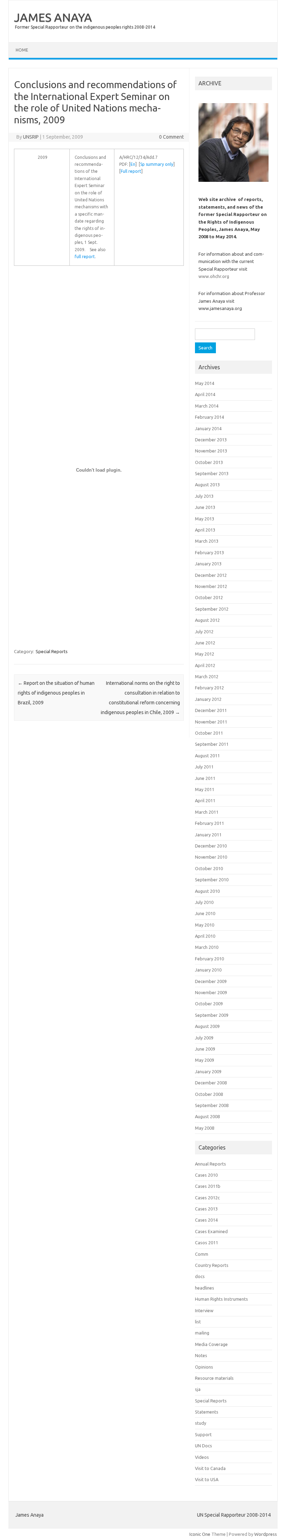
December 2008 (211, 1082)
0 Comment (171, 137)
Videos (202, 1457)
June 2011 (205, 778)
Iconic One (199, 1534)
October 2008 (209, 1094)
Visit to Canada (210, 1468)
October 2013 (209, 462)
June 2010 (205, 913)
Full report (131, 171)
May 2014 (204, 383)
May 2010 (204, 924)
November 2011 (211, 721)
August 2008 (207, 1116)
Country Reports (211, 1265)
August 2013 (207, 484)
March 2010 (206, 947)
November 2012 (211, 586)
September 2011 (211, 744)
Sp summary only (156, 164)
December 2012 (211, 575)
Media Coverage (211, 1344)
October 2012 (209, 597)
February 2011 (209, 823)
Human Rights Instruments (221, 1299)
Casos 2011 (206, 1242)
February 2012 (209, 687)
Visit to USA (206, 1479)
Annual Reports (210, 1163)
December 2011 (211, 710)
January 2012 (208, 699)
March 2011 (206, 812)
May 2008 (204, 1127)
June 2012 (205, 642)
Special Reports (52, 651)
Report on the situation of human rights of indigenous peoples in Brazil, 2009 (56, 692)
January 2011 (208, 834)
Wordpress (265, 1534)
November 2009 (211, 992)
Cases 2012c (207, 1197)
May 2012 (204, 653)
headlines (204, 1287)
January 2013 (208, 563)
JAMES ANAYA (53, 17)
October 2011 (209, 732)
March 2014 (206, 405)
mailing (202, 1332)
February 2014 (209, 417)
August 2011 (207, 755)
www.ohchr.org (213, 276)
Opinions (204, 1366)
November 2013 (211, 450)
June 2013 (205, 507)
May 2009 (204, 1060)
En (132, 164)
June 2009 (205, 1048)
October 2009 (209, 1003)
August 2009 (207, 1026)
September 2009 (211, 1015)
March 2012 (206, 676)
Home (22, 50)
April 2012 (205, 665)
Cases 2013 (206, 1208)
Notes (201, 1355)
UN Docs (203, 1445)
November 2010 (211, 856)
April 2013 (205, 529)
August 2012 (207, 620)
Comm (201, 1254)
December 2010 (211, 845)
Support (203, 1434)
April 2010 (205, 936)
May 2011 (204, 789)
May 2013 (204, 518)
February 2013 (209, 552)
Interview (204, 1310)
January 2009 (208, 1071)
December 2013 (211, 439)
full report (85, 256)
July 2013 (204, 496)
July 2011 (204, 766)
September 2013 (211, 473)
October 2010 (209, 868)
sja (198, 1389)
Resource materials (214, 1378)
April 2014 (205, 394)
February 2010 (209, 958)
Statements (206, 1411)
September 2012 (211, 608)
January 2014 (208, 428)
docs (200, 1276)
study (200, 1423)
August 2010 (207, 891)
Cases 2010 (206, 1175)
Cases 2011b (207, 1186)
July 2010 (204, 902)
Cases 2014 (206, 1219)
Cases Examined (211, 1231)
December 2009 (211, 981)
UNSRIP (31, 137)
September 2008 (211, 1105)
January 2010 (208, 969)
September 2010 (211, 879)
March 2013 (206, 541)
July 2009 (204, 1037)
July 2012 (204, 631)
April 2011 (205, 800)
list (198, 1321)
